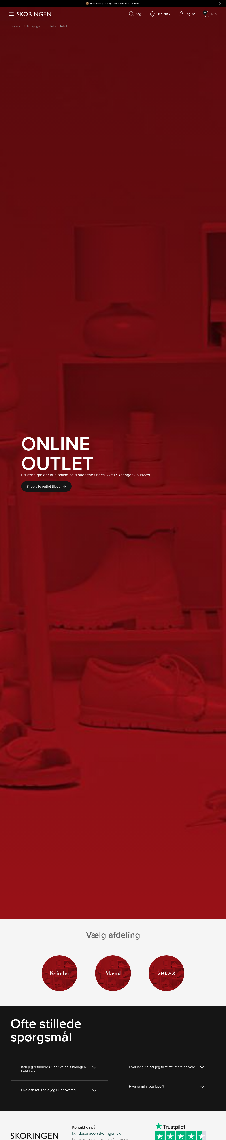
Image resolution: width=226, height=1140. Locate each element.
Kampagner (35, 26)
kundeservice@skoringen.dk (96, 1133)
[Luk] (220, 3)
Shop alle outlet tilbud (44, 486)
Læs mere (134, 3)
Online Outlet (58, 26)
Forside (16, 26)
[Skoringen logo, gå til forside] (34, 14)
